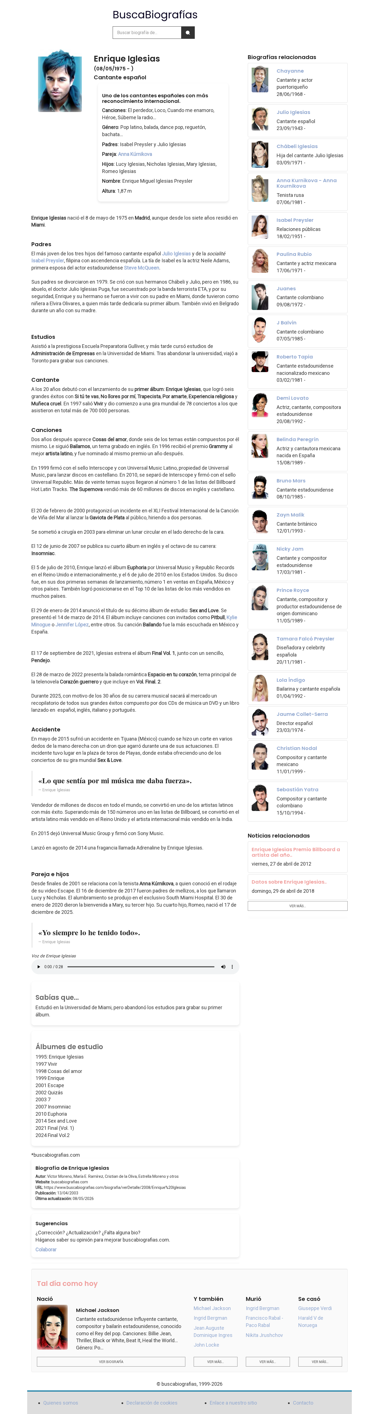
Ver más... (297, 906)
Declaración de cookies (152, 1403)
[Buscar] (188, 32)
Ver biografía (111, 1362)
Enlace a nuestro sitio (233, 1403)
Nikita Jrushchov (264, 1335)
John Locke (206, 1345)
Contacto (303, 1403)
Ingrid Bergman (210, 1318)
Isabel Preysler (47, 260)
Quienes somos (60, 1403)
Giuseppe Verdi (315, 1308)
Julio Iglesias (176, 253)
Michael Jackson (212, 1308)
